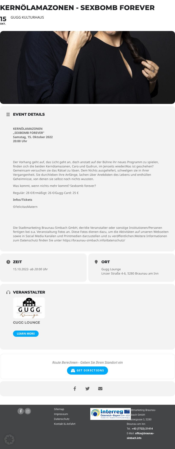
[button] (9, 439)
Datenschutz (61, 419)
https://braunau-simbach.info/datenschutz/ (94, 240)
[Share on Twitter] (87, 388)
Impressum (61, 414)
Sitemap (59, 409)
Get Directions (90, 370)
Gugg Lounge (26, 323)
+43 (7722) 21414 (142, 428)
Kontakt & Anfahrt (64, 424)
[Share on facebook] (74, 388)
